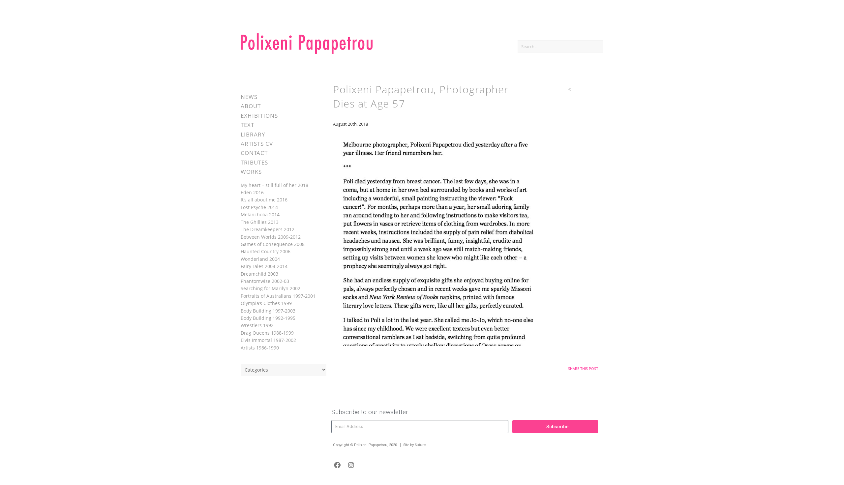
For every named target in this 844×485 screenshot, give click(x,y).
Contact (254, 153)
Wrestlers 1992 (257, 325)
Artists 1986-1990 (260, 348)
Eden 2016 (252, 192)
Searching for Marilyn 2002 (270, 288)
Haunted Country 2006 (265, 251)
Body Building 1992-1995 (268, 318)
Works (251, 171)
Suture (420, 445)
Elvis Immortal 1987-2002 (268, 340)
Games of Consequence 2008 (273, 244)
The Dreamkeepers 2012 (267, 229)
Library (253, 134)
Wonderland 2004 (260, 259)
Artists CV (257, 143)
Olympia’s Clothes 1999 (266, 303)
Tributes (254, 162)
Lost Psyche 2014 (259, 207)
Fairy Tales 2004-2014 (264, 266)
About (251, 106)
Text (247, 125)
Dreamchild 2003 (259, 274)
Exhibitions (259, 115)
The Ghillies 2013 (260, 222)
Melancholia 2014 (260, 214)
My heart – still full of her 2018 (274, 185)
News (249, 97)
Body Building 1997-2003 (268, 311)
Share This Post (583, 368)
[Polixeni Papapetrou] (307, 52)
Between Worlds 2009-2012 (271, 237)
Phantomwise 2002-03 (265, 281)
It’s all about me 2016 (264, 200)
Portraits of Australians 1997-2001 (278, 296)
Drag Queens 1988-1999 (267, 333)
